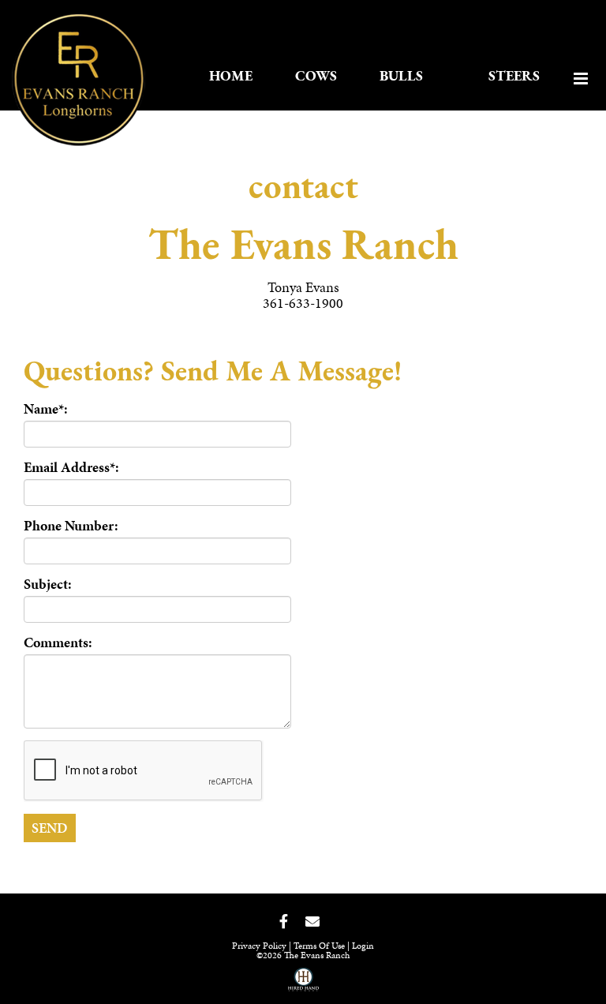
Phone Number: (71, 526)
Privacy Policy (259, 945)
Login (363, 945)
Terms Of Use (319, 945)
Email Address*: (71, 467)
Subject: (48, 584)
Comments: (58, 642)
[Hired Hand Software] (303, 985)
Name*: (46, 409)
